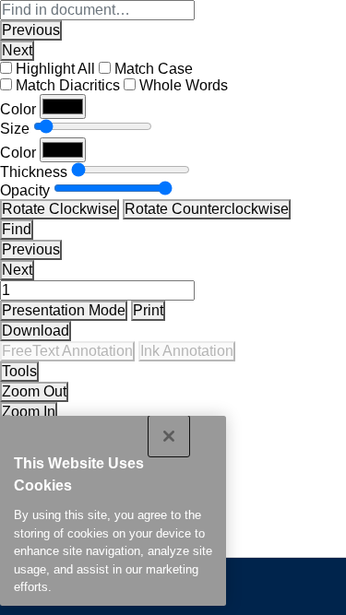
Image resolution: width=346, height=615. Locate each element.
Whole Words (183, 85)
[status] (97, 290)
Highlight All (55, 69)
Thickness (33, 172)
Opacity (25, 190)
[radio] (67, 351)
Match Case (153, 69)
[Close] (169, 436)
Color (18, 109)
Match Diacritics (68, 85)
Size (15, 128)
